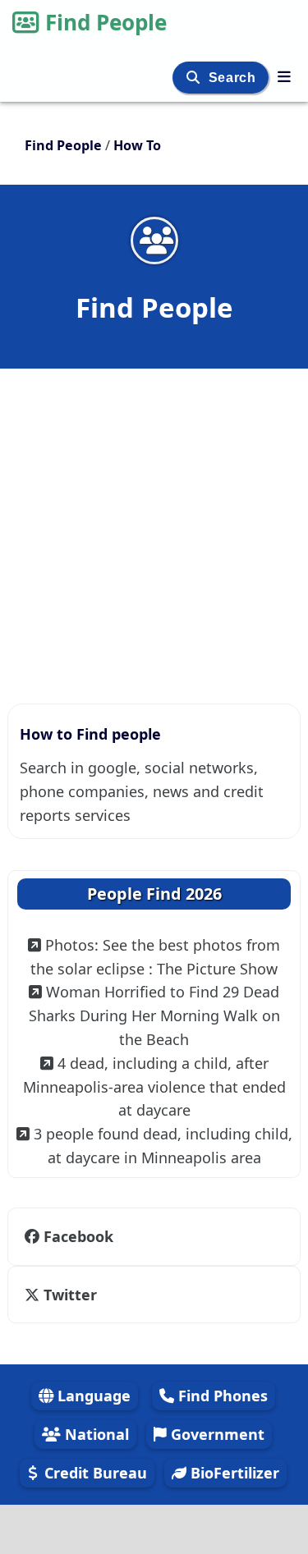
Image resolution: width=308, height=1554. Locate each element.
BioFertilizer (232, 1473)
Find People (106, 22)
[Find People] (284, 76)
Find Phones (221, 1395)
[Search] (195, 78)
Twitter (68, 1294)
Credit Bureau (93, 1473)
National (95, 1434)
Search (234, 78)
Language (92, 1395)
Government (215, 1434)
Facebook (78, 1236)
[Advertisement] (154, 527)
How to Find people (90, 734)
